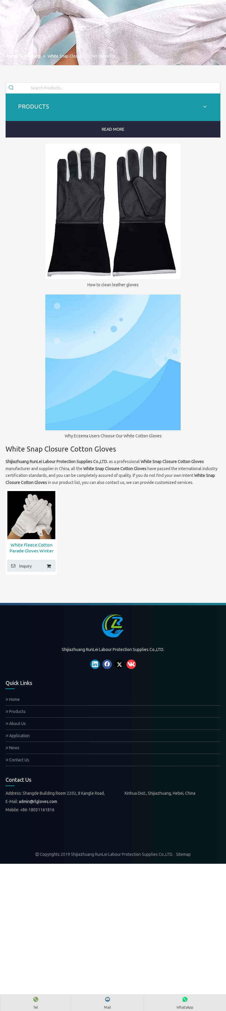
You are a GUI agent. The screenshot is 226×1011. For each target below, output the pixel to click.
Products (17, 711)
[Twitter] (119, 664)
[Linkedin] (95, 664)
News (13, 747)
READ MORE (113, 129)
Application (19, 735)
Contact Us (18, 760)
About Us (17, 723)
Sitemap (183, 854)
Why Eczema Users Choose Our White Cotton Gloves (113, 435)
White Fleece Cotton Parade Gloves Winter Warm (31, 548)
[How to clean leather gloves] (113, 211)
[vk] (131, 664)
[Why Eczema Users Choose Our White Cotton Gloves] (113, 362)
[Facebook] (107, 664)
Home (14, 699)
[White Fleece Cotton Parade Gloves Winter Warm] (31, 514)
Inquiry (25, 566)
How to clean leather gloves (113, 284)
